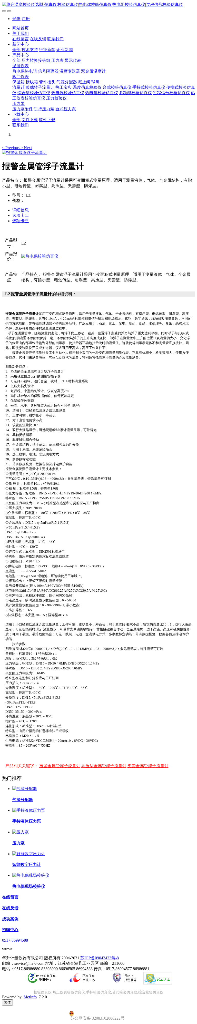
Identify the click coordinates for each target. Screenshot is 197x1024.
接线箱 (32, 82)
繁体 (7, 1002)
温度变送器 (70, 71)
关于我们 (20, 33)
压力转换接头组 (36, 60)
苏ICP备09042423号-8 (99, 958)
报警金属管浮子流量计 (59, 766)
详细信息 (20, 210)
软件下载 (47, 120)
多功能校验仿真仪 (135, 93)
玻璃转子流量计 (40, 87)
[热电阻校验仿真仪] (39, 256)
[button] (11, 147)
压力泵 (18, 103)
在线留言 (20, 39)
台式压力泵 (65, 109)
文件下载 (30, 120)
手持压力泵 (44, 109)
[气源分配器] (24, 788)
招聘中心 (10, 930)
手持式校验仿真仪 (148, 87)
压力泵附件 (22, 109)
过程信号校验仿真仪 (171, 93)
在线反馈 (38, 39)
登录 (16, 18)
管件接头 (47, 82)
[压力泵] (20, 832)
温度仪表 (20, 66)
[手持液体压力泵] (28, 810)
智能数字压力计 (26, 864)
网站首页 (20, 28)
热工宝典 (63, 87)
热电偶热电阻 (24, 71)
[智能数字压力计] (28, 854)
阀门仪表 (20, 76)
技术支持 (30, 49)
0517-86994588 (15, 940)
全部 (16, 49)
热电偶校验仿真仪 (67, 93)
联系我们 (55, 39)
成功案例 (10, 919)
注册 (26, 18)
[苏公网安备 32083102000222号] (98, 1013)
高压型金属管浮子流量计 (103, 766)
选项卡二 (20, 215)
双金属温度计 (93, 71)
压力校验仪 (56, 98)
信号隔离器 (48, 71)
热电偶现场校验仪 (28, 886)
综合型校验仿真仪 (33, 93)
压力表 (57, 60)
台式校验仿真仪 (117, 87)
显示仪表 (73, 60)
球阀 (95, 82)
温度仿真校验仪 (87, 87)
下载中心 (20, 114)
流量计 (18, 87)
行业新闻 (47, 49)
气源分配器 (66, 82)
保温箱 (18, 82)
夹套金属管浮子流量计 (148, 766)
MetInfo (30, 997)
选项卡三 (20, 221)
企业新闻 (64, 49)
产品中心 (20, 55)
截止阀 (84, 82)
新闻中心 (20, 44)
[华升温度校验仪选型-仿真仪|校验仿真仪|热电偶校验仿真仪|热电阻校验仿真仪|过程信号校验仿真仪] (98, 4)
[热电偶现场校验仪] (30, 875)
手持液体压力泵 (26, 821)
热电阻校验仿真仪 (101, 93)
